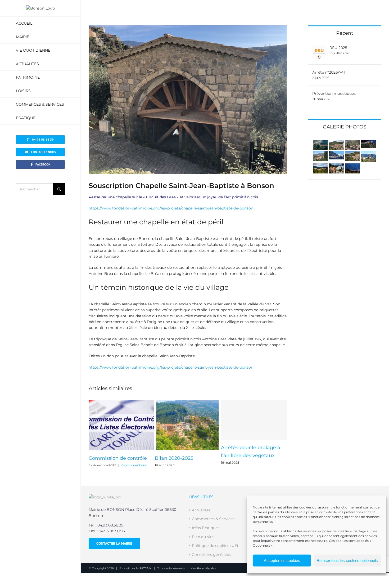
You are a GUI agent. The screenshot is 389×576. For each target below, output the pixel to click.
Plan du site (203, 536)
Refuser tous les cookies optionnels (347, 560)
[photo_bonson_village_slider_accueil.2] (336, 142)
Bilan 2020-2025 (174, 458)
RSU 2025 (338, 47)
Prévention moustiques (334, 93)
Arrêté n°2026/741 (328, 72)
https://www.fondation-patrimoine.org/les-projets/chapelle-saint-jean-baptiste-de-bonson (171, 208)
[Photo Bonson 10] (368, 142)
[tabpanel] (344, 157)
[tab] (344, 126)
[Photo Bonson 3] (336, 166)
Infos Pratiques (205, 527)
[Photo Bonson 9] (320, 153)
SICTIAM (145, 568)
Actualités (201, 510)
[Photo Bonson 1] (368, 153)
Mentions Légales (203, 568)
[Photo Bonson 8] (336, 153)
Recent (344, 33)
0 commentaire (133, 465)
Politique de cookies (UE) (215, 545)
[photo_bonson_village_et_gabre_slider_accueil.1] (320, 142)
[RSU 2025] (319, 48)
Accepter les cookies (282, 560)
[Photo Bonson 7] (352, 153)
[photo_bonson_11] (352, 166)
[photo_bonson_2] (320, 166)
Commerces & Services (213, 518)
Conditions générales (211, 554)
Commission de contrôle (118, 458)
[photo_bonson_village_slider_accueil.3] (352, 142)
